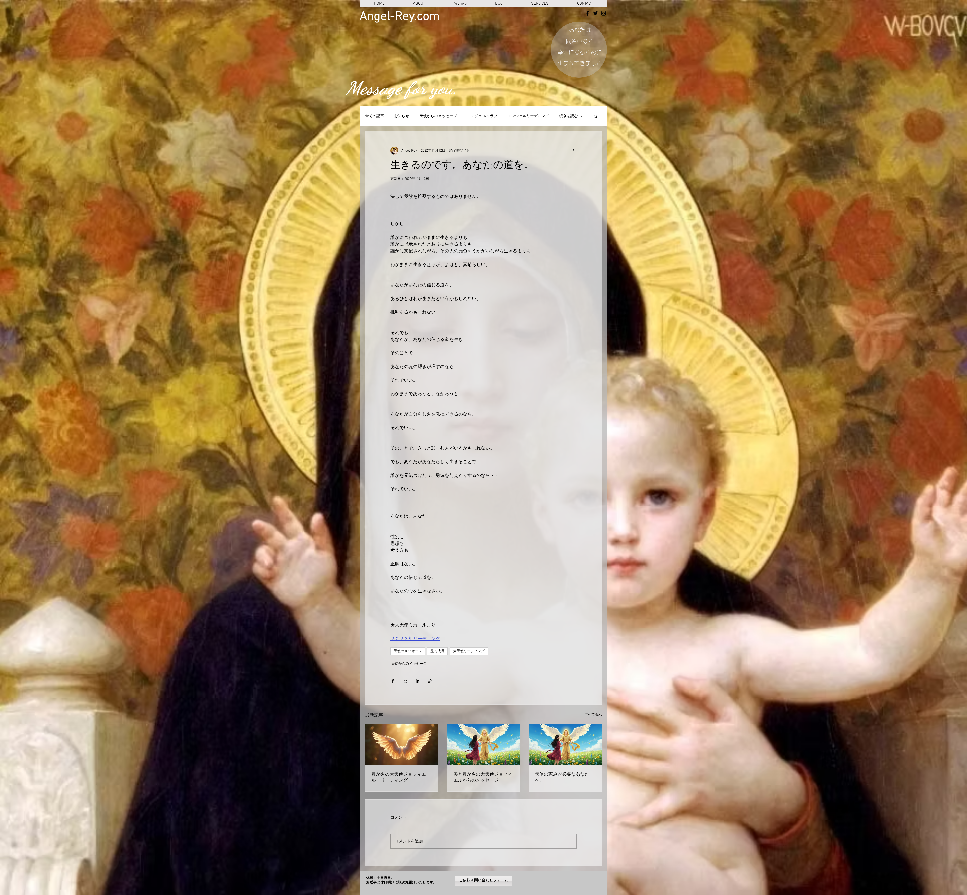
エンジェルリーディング (528, 116)
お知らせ (401, 116)
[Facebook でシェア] (392, 681)
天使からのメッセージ (438, 116)
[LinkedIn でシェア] (417, 681)
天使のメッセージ (408, 651)
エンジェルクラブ (482, 116)
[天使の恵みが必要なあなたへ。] (565, 744)
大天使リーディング (469, 651)
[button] (595, 116)
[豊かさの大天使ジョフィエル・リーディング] (401, 744)
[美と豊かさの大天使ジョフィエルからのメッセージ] (483, 744)
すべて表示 (593, 715)
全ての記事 (374, 116)
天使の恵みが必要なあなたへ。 (562, 777)
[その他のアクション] (574, 151)
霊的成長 (437, 651)
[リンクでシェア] (429, 681)
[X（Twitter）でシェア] (405, 681)
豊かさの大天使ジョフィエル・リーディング (398, 777)
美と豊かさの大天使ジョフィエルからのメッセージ (482, 777)
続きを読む (568, 116)
